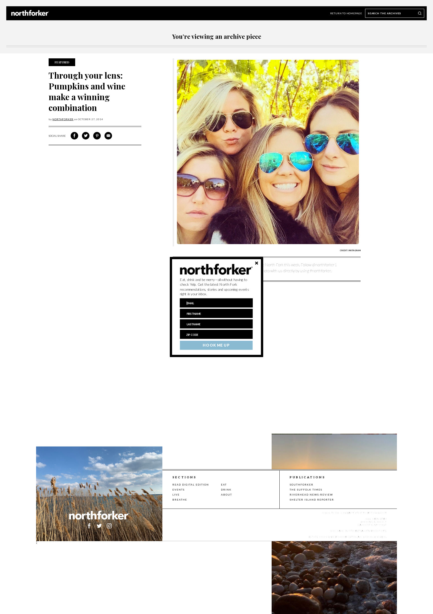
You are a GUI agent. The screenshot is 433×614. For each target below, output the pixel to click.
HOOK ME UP (216, 345)
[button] (216, 286)
